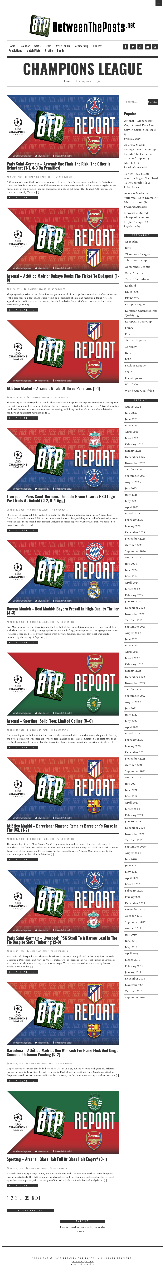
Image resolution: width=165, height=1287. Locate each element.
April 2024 (131, 582)
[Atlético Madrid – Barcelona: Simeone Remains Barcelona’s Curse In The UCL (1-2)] (63, 788)
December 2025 (135, 457)
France (129, 328)
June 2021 (131, 790)
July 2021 (131, 784)
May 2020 (131, 872)
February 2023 (134, 664)
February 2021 (134, 815)
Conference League (137, 267)
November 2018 (135, 985)
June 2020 (131, 865)
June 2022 (131, 714)
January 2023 (133, 670)
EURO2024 (132, 298)
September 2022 (135, 696)
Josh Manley (133, 139)
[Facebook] (125, 46)
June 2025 (131, 494)
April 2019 (131, 953)
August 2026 (133, 407)
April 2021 (131, 802)
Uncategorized (134, 378)
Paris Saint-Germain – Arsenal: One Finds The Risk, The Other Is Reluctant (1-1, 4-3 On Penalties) (59, 166)
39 (27, 1198)
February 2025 (134, 520)
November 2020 (135, 834)
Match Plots (33, 50)
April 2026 (131, 432)
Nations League (135, 365)
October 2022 (133, 689)
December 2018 (135, 978)
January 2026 (133, 450)
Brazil (129, 248)
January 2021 (133, 821)
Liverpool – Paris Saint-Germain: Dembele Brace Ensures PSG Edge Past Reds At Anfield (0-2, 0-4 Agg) (61, 498)
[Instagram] (140, 46)
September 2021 (135, 771)
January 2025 (133, 526)
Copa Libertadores (137, 279)
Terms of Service (82, 1264)
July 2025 (131, 488)
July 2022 (131, 708)
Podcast (97, 46)
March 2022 (132, 733)
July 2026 (131, 413)
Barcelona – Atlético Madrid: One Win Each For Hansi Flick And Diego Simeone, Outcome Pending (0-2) (62, 1052)
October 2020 (133, 840)
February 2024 (134, 595)
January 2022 (133, 746)
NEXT (36, 1198)
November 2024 (135, 538)
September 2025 (135, 476)
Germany (131, 347)
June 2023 (131, 639)
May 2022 (131, 721)
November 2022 (135, 683)
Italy (128, 353)
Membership (81, 46)
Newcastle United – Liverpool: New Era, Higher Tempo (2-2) (137, 217)
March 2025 (132, 513)
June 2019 (131, 941)
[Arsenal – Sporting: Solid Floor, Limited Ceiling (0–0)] (63, 684)
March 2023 (132, 658)
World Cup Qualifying (139, 391)
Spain (128, 372)
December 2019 (135, 903)
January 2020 (133, 897)
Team (48, 46)
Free (50, 177)
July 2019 (131, 934)
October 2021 (133, 765)
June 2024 (131, 570)
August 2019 (133, 928)
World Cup (132, 384)
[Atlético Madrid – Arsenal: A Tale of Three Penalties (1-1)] (63, 351)
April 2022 (131, 727)
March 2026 (132, 438)
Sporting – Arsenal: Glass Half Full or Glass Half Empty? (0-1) (57, 1159)
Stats (37, 46)
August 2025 (133, 482)
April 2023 (131, 652)
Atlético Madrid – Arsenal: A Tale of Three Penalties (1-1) (53, 388)
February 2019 (134, 966)
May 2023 (131, 645)
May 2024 (131, 576)
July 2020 (131, 859)
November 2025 (135, 463)
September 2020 (135, 846)
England (130, 285)
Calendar (25, 46)
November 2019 (135, 909)
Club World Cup (136, 260)
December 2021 (135, 752)
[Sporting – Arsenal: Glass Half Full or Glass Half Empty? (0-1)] (63, 1122)
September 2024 (135, 551)
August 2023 (133, 633)
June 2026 (131, 419)
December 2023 (135, 608)
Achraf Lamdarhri (137, 167)
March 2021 (132, 809)
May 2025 (131, 501)
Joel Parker (133, 187)
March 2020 (132, 884)
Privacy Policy (83, 1261)
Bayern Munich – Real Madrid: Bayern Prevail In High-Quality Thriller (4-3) (63, 611)
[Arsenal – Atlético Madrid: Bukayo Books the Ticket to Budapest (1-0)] (63, 239)
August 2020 (133, 853)
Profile (49, 50)
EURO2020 (132, 292)
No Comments (66, 177)
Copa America (134, 273)
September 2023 (135, 626)
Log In (60, 50)
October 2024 (133, 545)
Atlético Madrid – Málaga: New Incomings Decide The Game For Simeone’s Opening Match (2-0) (140, 154)
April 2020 (131, 878)
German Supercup (136, 340)
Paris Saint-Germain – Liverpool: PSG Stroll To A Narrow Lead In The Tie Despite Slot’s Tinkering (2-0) (62, 940)
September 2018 (135, 997)
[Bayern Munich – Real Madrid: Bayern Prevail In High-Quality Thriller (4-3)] (63, 571)
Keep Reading (22, 197)
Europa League (135, 304)
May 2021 (131, 796)
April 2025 (131, 507)
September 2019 (135, 922)
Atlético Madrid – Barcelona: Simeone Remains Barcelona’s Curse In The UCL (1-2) (62, 828)
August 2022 (133, 702)
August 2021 (133, 777)
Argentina (131, 241)
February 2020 (134, 890)
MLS (128, 359)
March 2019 (132, 960)
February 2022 (134, 740)
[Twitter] (133, 46)
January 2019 (133, 972)
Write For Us (63, 46)
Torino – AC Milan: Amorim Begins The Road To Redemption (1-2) (141, 178)
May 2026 (131, 425)
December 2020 (135, 828)
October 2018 (133, 991)
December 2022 (135, 677)
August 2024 (133, 557)
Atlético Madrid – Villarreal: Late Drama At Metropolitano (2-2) (141, 198)
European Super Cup (138, 321)
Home (12, 46)
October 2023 (133, 620)
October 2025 (133, 469)
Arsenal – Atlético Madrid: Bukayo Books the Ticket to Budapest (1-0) (63, 278)
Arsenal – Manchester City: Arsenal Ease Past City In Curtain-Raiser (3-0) (140, 127)
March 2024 (132, 589)
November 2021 (135, 758)
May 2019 (131, 947)
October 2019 (133, 916)
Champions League (38, 177)
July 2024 (131, 564)
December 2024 (135, 532)
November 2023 (135, 614)
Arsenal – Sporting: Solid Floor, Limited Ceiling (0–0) (50, 721)
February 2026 (134, 444)
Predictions (15, 50)
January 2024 (133, 601)
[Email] (148, 46)
